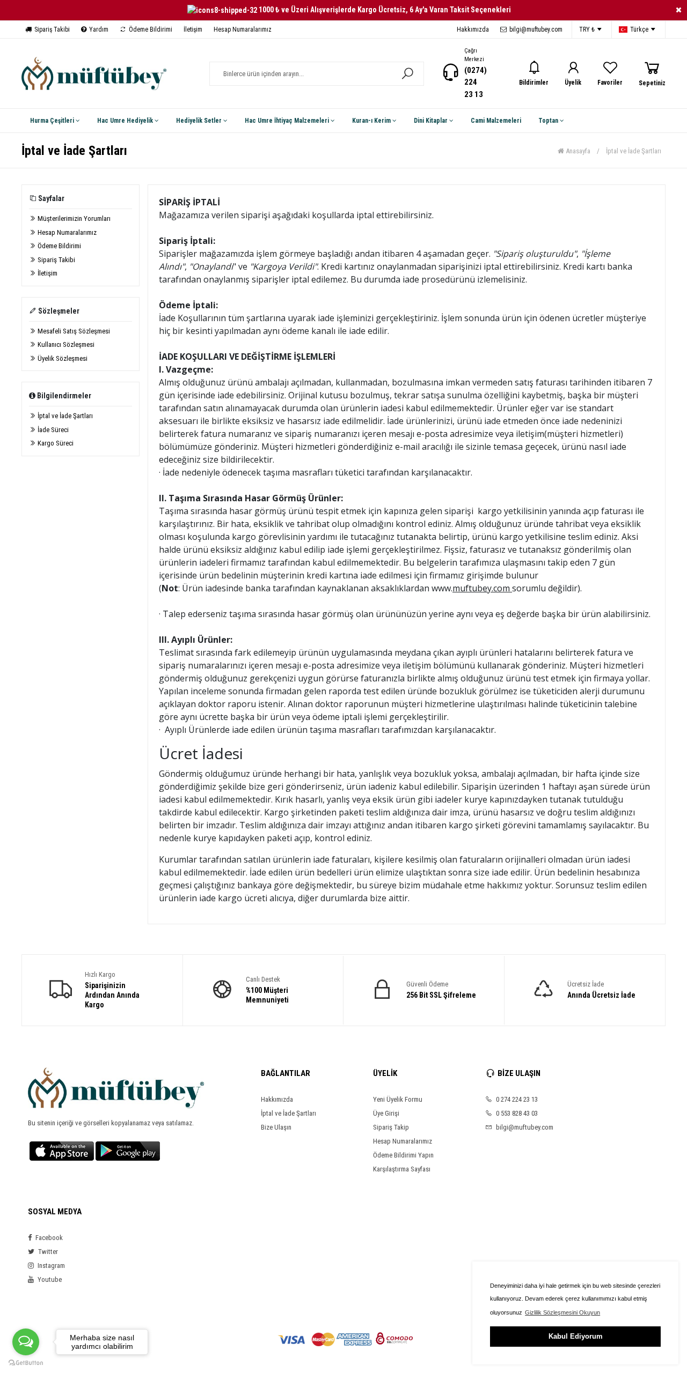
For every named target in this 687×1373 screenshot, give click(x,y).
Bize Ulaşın (276, 1127)
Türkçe (639, 29)
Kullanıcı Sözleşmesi (65, 344)
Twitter (47, 1252)
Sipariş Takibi (52, 29)
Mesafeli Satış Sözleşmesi (73, 331)
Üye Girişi (386, 1113)
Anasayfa (577, 151)
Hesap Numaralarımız (243, 29)
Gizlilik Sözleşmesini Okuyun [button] (562, 1312)
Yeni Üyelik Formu (397, 1099)
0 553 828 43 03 (516, 1113)
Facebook (48, 1238)
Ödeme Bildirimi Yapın (403, 1155)
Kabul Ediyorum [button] (576, 1336)
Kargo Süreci (55, 443)
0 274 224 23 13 (516, 1099)
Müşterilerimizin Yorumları (73, 218)
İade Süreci (52, 430)
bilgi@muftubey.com (535, 29)
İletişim (193, 29)
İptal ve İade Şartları (64, 416)
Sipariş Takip (391, 1127)
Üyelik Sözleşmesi (61, 358)
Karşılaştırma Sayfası (401, 1169)
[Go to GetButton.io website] (26, 1362)
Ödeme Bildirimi (150, 29)
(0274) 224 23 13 (475, 82)
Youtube (49, 1279)
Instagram (50, 1265)
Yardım (98, 29)
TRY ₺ (587, 29)
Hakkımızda (473, 29)
